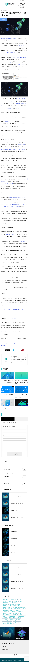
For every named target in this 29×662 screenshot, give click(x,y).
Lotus (21, 57)
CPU (4, 601)
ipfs (23, 608)
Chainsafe (13, 599)
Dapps (15, 601)
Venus (24, 57)
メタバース (17, 622)
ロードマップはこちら (6, 108)
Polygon (14, 614)
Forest (17, 57)
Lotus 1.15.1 (7, 139)
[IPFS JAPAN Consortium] (9, 4)
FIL (20, 602)
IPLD (17, 610)
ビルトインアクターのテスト (13, 206)
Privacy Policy (5, 649)
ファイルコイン (7, 622)
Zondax (18, 619)
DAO (10, 601)
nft (20, 613)
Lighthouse (20, 611)
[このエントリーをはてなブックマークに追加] (13, 350)
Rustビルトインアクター (11, 234)
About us (4, 646)
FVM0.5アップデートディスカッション (17, 149)
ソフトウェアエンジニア (10, 314)
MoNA (10, 613)
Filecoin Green (7, 605)
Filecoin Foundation (15, 604)
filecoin (5, 604)
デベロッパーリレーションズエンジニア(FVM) (12, 309)
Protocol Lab (12, 616)
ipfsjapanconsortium (8, 610)
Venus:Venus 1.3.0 (5, 156)
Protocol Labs (21, 616)
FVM (4, 608)
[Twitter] (12, 655)
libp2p (13, 611)
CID (20, 599)
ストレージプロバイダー (9, 620)
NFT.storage (6, 614)
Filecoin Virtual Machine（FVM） (8, 38)
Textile (5, 617)
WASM (19, 617)
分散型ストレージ (7, 623)
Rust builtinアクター (22, 45)
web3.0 (12, 619)
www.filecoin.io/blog (11, 338)
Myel (16, 613)
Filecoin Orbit (16, 605)
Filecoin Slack (4, 149)
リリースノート (21, 144)
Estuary (21, 601)
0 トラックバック (21, 419)
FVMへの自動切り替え (15, 204)
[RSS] (16, 655)
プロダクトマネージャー (10, 318)
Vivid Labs (12, 617)
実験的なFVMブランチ (10, 121)
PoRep (21, 614)
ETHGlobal (14, 602)
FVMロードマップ (21, 64)
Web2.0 (5, 619)
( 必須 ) (9, 426)
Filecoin (3, 19)
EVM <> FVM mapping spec (7, 287)
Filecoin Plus (6, 607)
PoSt (4, 616)
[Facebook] (14, 655)
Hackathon (17, 608)
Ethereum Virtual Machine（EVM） (11, 48)
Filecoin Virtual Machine (19, 607)
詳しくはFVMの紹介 (11, 52)
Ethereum (5, 602)
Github (10, 608)
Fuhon (13, 57)
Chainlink (5, 599)
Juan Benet (6, 611)
